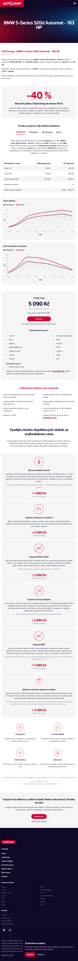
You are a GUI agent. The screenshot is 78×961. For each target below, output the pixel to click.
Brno (42, 887)
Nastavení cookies (7, 955)
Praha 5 (4, 887)
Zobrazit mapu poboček (39, 821)
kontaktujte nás (59, 371)
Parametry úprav (8, 865)
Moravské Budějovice (47, 896)
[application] (39, 221)
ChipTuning (6, 857)
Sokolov (43, 901)
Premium (33, 132)
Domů (4, 853)
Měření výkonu (7, 869)
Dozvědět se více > (50, 418)
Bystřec (4, 890)
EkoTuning (47, 132)
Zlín (42, 904)
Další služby (6, 873)
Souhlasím (30, 954)
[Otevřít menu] (74, 3)
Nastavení (41, 954)
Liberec (4, 896)
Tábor (3, 904)
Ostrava (43, 899)
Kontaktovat (39, 816)
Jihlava (43, 893)
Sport (59, 132)
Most (3, 899)
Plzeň (3, 901)
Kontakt (4, 876)
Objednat (39, 319)
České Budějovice (46, 890)
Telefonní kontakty (7, 924)
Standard (20, 131)
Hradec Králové (6, 893)
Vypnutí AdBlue (7, 861)
